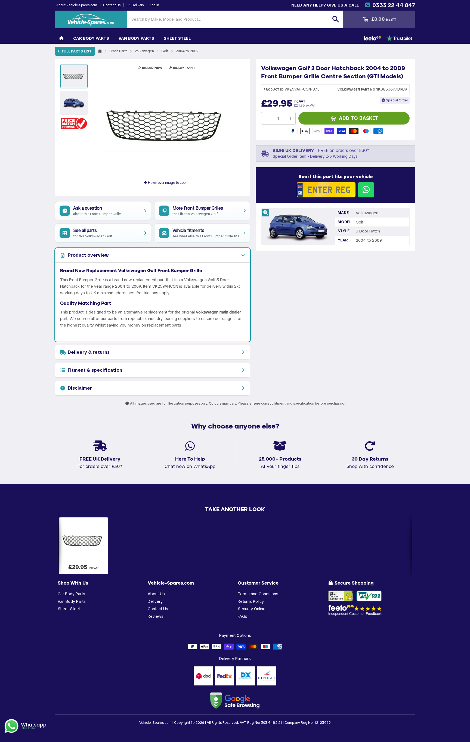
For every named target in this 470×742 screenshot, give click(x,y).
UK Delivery (135, 5)
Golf (164, 51)
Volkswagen (144, 51)
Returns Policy (251, 601)
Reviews (155, 616)
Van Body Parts (136, 38)
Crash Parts (118, 51)
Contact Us (111, 5)
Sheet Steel (177, 38)
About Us (156, 593)
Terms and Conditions (258, 593)
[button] (74, 123)
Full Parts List (76, 51)
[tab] (152, 255)
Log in (154, 5)
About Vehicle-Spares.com (76, 5)
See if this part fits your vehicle (335, 176)
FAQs (242, 616)
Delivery (155, 601)
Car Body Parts (91, 38)
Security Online (251, 608)
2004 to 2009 (187, 51)
